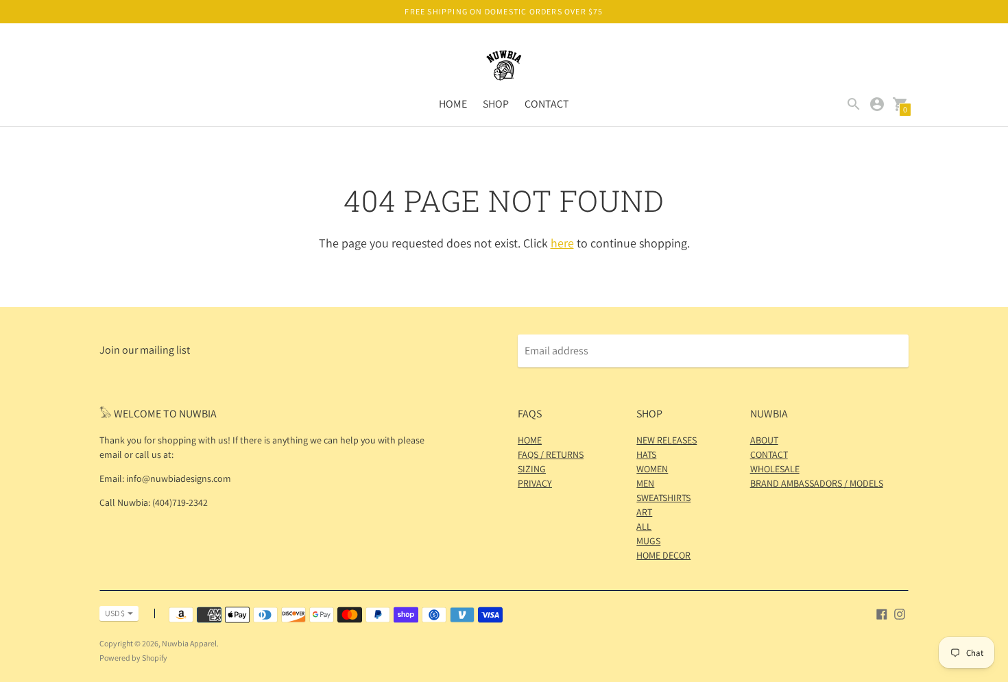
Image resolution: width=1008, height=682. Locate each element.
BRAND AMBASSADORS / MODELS (816, 483)
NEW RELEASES (666, 440)
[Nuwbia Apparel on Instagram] (899, 613)
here (562, 243)
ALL (643, 526)
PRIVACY (535, 483)
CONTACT (547, 104)
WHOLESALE (775, 469)
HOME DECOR (663, 555)
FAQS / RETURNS (551, 454)
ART (644, 512)
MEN (645, 483)
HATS (646, 454)
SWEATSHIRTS (663, 497)
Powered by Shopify (133, 658)
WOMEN (652, 469)
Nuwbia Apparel (189, 643)
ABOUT (764, 440)
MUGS (648, 541)
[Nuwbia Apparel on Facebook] (881, 613)
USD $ (115, 613)
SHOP (496, 104)
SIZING (532, 469)
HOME (453, 104)
